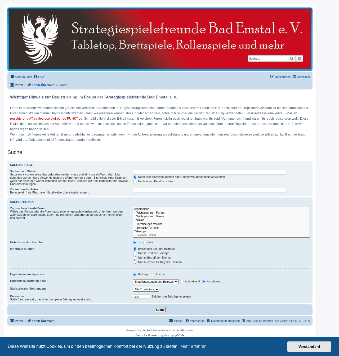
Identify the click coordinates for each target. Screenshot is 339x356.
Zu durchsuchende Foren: (28, 208)
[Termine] (221, 220)
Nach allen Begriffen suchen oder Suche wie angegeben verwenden (181, 176)
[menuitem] (38, 77)
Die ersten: (17, 296)
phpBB (146, 330)
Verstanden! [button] (309, 346)
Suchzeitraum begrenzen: (28, 288)
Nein (151, 242)
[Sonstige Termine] (221, 228)
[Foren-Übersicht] (160, 39)
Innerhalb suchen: (22, 248)
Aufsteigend (192, 281)
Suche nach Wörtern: (24, 171)
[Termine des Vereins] (221, 224)
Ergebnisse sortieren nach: (29, 280)
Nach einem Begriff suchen (155, 181)
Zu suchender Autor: (24, 189)
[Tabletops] (221, 231)
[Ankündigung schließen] (309, 95)
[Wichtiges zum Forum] (221, 213)
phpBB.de (178, 335)
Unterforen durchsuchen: (28, 242)
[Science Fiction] (221, 235)
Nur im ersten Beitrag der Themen (159, 262)
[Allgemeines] (221, 209)
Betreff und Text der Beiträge (156, 248)
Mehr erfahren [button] (193, 346)
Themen (160, 274)
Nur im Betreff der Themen (154, 257)
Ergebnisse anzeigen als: (27, 274)
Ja (139, 242)
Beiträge (143, 274)
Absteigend (213, 281)
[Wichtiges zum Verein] (221, 216)
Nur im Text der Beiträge (153, 253)
